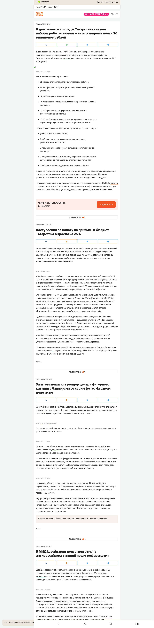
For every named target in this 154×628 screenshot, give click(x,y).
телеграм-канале (52, 410)
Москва (50, 7)
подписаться (106, 204)
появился (67, 58)
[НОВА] (95, 14)
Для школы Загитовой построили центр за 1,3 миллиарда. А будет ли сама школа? (73, 518)
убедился (55, 449)
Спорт (38, 529)
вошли (109, 616)
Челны (38, 7)
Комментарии (77, 217)
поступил (57, 350)
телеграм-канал (45, 423)
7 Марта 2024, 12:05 (43, 24)
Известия (41, 576)
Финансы (39, 362)
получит (114, 183)
